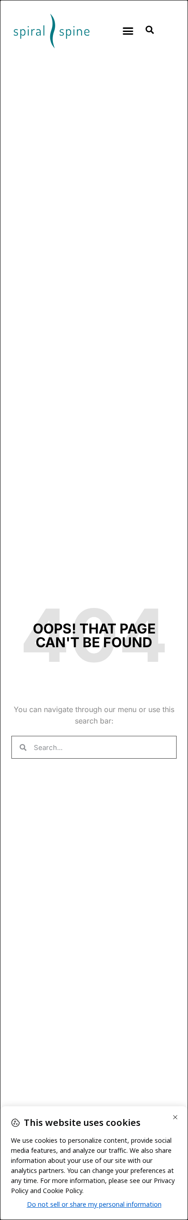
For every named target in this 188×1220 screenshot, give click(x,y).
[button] (127, 31)
